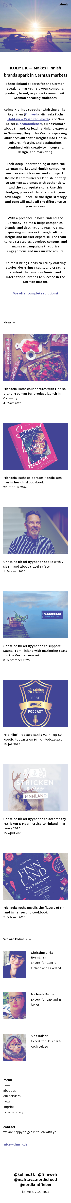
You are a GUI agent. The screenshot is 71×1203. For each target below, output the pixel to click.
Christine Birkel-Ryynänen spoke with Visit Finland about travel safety (34, 564)
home (7, 1085)
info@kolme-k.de (15, 1144)
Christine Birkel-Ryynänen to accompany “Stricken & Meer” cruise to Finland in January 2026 (34, 824)
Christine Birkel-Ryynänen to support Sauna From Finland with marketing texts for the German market (35, 651)
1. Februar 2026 (14, 571)
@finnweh (47, 1175)
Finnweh (31, 114)
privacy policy (13, 1112)
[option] (35, 26)
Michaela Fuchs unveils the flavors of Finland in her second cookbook (34, 910)
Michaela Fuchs (42, 994)
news (7, 1101)
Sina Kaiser (39, 1036)
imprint (8, 1107)
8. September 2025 (16, 660)
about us (9, 1091)
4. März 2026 (12, 403)
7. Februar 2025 (14, 917)
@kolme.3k (24, 1175)
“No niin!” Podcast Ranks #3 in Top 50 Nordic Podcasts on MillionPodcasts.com (34, 737)
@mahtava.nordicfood (35, 1180)
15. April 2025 (12, 833)
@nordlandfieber (35, 1185)
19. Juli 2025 (11, 744)
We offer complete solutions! (35, 293)
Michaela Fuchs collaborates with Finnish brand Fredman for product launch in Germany (34, 393)
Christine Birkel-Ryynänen (43, 955)
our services (11, 1096)
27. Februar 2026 (15, 487)
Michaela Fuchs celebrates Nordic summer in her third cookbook (33, 480)
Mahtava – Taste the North (28, 119)
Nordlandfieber (29, 124)
